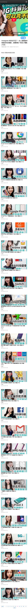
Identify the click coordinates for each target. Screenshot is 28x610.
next (14, 607)
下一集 (23, 38)
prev (3, 606)
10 (23, 606)
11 (25, 606)
